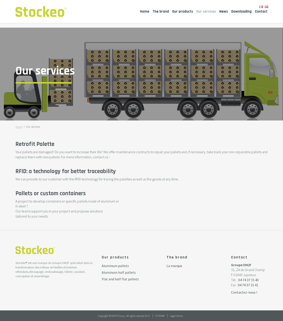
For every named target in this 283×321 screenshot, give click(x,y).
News (223, 11)
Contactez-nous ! (244, 292)
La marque (174, 266)
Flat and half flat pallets (120, 279)
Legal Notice (176, 315)
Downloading (241, 11)
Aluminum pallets (115, 266)
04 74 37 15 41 (248, 285)
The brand (161, 11)
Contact (261, 11)
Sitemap (160, 315)
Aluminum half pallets (119, 272)
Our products (182, 11)
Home (144, 11)
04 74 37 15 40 (248, 280)
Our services (206, 11)
